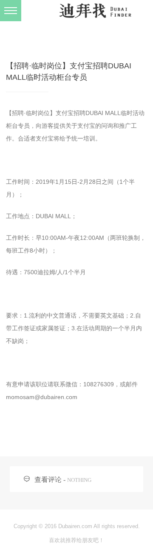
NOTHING (79, 480)
